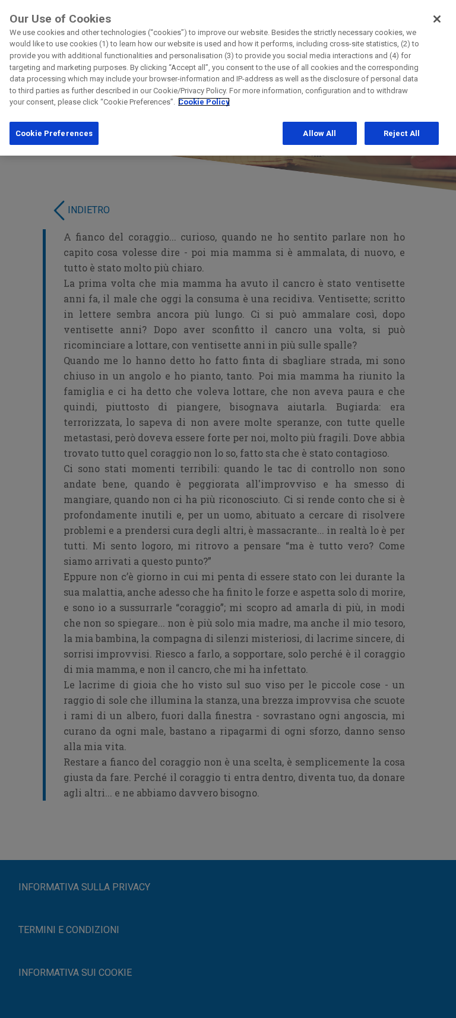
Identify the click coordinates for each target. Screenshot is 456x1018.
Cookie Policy (204, 101)
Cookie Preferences (54, 133)
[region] (228, 78)
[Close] (437, 19)
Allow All (319, 133)
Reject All (402, 133)
